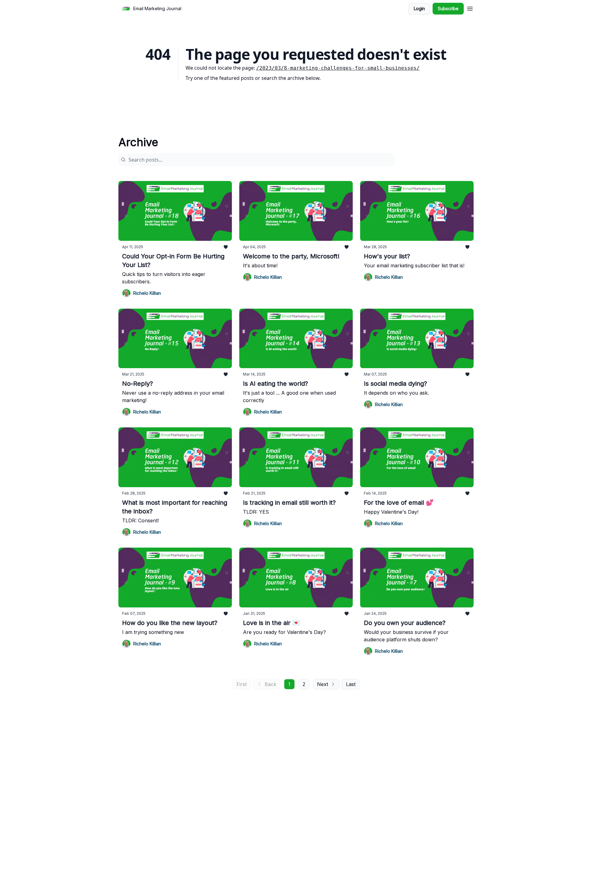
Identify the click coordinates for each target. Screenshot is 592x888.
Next (322, 684)
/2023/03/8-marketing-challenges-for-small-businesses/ (338, 68)
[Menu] (470, 7)
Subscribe (448, 8)
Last (351, 684)
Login (419, 8)
